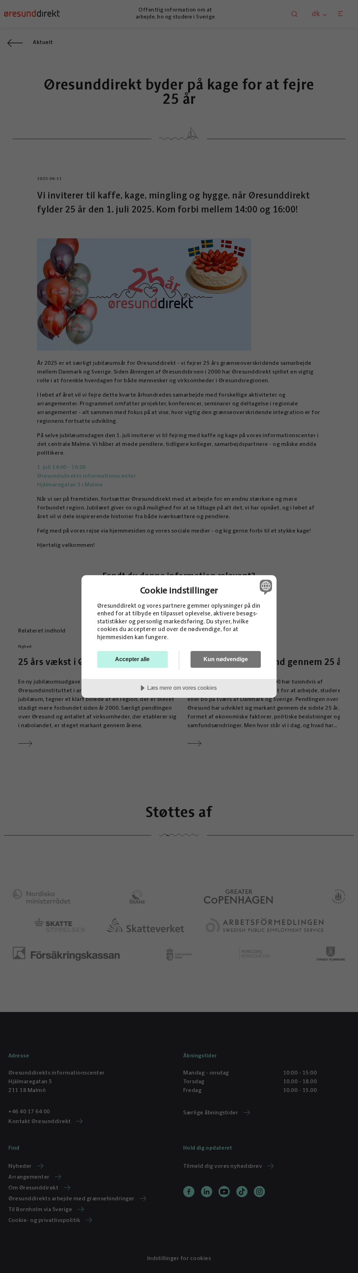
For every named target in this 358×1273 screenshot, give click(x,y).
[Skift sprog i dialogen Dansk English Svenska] (265, 587)
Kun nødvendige (225, 659)
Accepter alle (132, 659)
